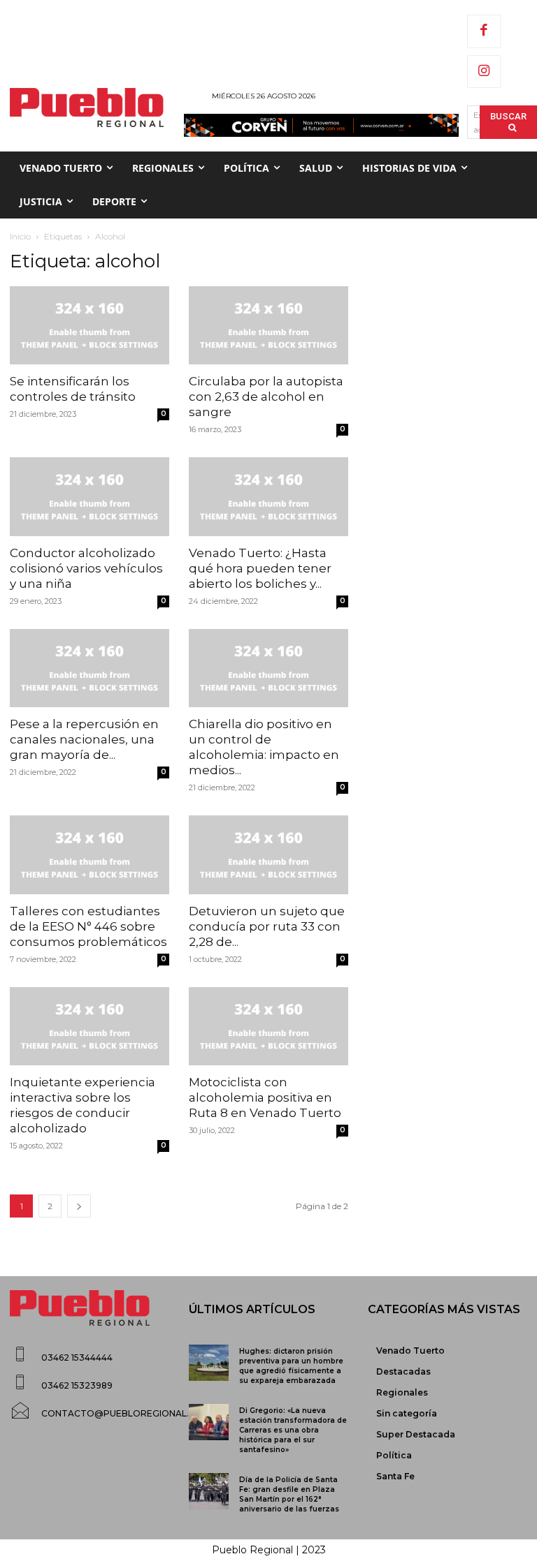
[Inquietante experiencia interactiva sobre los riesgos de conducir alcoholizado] (89, 1026)
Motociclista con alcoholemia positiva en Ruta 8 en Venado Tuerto (265, 1097)
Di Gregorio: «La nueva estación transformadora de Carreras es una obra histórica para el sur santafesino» (293, 1430)
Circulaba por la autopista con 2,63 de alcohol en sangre (266, 396)
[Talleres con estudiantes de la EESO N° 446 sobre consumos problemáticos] (89, 854)
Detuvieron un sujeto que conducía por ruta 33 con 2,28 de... (267, 926)
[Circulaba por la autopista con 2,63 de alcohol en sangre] (268, 325)
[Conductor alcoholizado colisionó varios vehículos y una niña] (89, 496)
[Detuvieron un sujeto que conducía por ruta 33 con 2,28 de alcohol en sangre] (268, 854)
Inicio (20, 236)
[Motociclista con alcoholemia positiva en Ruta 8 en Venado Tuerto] (268, 1026)
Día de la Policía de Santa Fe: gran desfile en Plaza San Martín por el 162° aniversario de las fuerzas (289, 1494)
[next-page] (79, 1206)
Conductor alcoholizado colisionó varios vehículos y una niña (86, 568)
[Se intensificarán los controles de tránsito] (89, 325)
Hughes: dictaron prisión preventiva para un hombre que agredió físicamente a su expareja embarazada (291, 1366)
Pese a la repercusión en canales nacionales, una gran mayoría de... (84, 739)
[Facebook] (484, 31)
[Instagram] (484, 72)
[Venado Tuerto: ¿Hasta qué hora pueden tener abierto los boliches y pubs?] (268, 496)
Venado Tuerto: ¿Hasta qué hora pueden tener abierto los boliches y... (260, 568)
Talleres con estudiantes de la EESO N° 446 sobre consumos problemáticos (88, 926)
